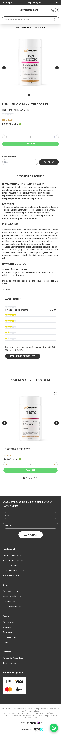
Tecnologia (24, 723)
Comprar (31, 144)
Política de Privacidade (13, 658)
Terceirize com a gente (13, 560)
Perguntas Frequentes (13, 606)
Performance (8, 622)
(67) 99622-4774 (10, 591)
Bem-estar (7, 632)
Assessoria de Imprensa (13, 570)
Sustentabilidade (10, 565)
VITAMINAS (40, 27)
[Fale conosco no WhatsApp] (54, 728)
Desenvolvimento (25, 729)
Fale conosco (9, 601)
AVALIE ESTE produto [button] (23, 356)
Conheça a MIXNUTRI (12, 555)
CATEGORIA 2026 (23, 27)
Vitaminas (7, 627)
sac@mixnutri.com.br (12, 596)
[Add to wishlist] (55, 394)
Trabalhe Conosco (11, 575)
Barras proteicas (10, 637)
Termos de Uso (9, 663)
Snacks (6, 642)
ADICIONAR (30, 534)
